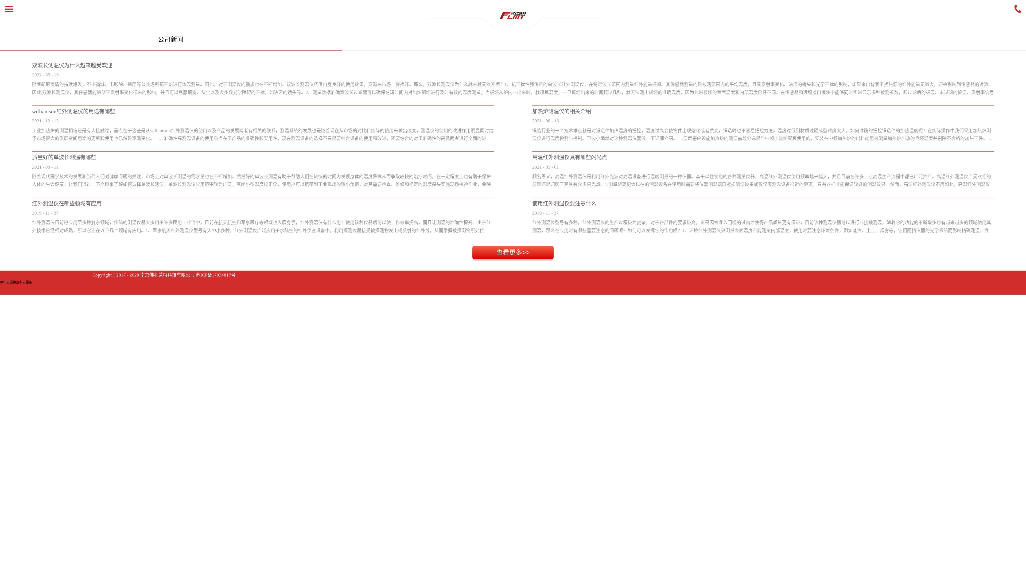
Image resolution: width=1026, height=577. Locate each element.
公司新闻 (171, 39)
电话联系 (1018, 9)
